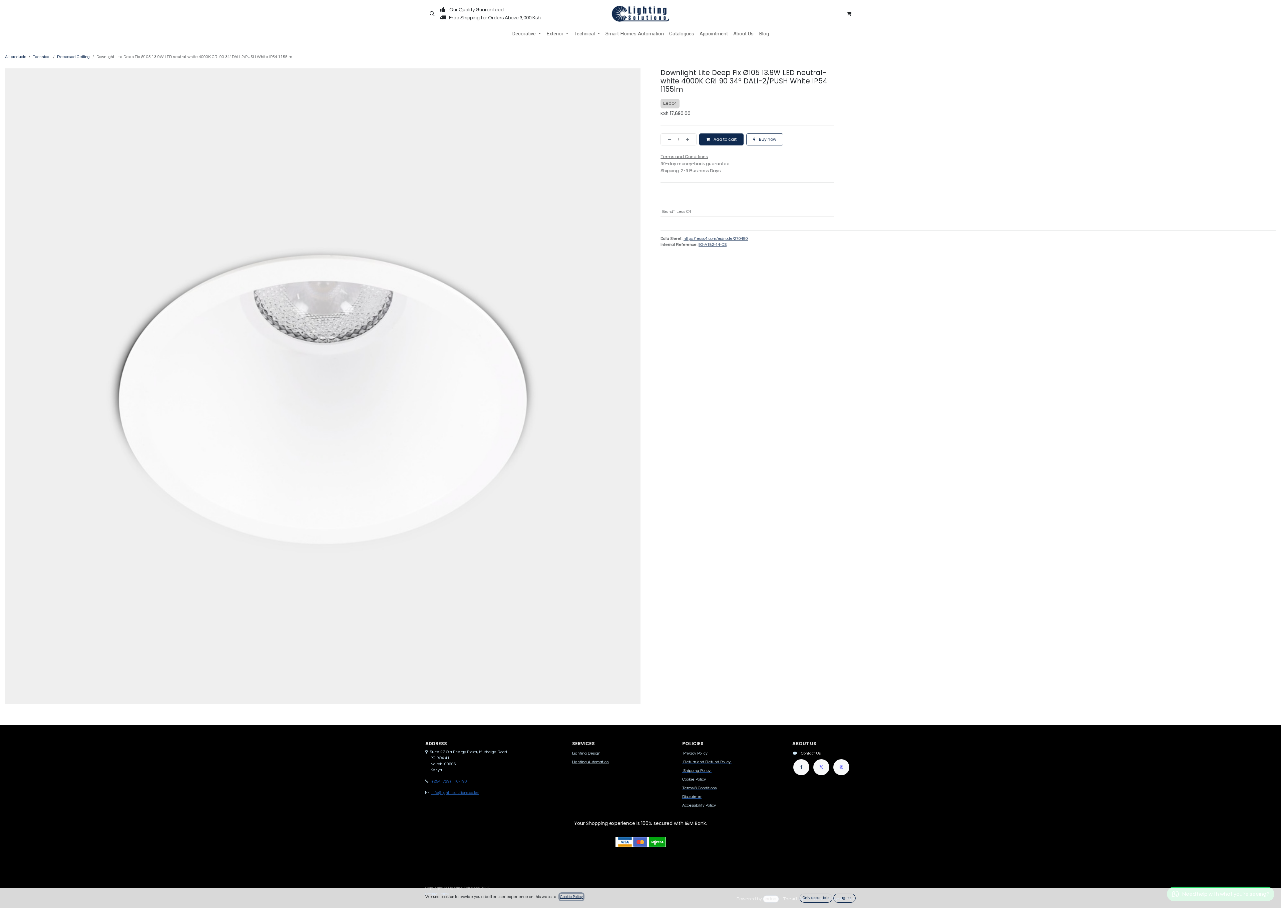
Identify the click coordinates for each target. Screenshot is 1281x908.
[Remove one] (667, 139)
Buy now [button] (767, 139)
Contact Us (811, 753)
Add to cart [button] (725, 139)
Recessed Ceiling (73, 57)
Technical (41, 57)
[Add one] (689, 139)
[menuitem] (526, 33)
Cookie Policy (571, 896)
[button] (432, 13)
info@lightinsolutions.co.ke (455, 793)
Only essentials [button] (816, 897)
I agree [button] (845, 897)
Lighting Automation (590, 762)
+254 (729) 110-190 (449, 781)
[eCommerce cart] (849, 13)
